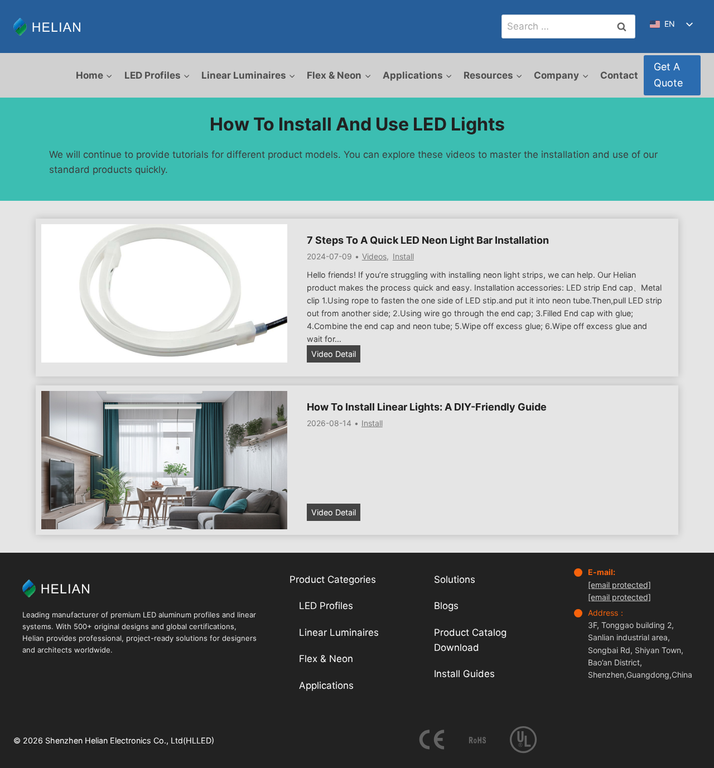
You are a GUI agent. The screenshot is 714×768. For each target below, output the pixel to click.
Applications (326, 685)
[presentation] (164, 293)
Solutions (454, 579)
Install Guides (464, 673)
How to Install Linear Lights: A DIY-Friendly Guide (427, 407)
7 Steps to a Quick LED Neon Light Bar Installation (428, 240)
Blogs (446, 605)
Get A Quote (668, 75)
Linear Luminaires (339, 632)
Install (403, 256)
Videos (374, 256)
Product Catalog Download (470, 640)
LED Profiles (326, 605)
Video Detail (335, 356)
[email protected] (619, 585)
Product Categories (333, 579)
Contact (619, 75)
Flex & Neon (326, 658)
